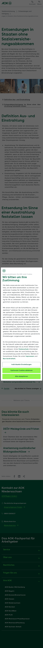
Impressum (30, 356)
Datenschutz (24, 349)
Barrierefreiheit (9, 359)
